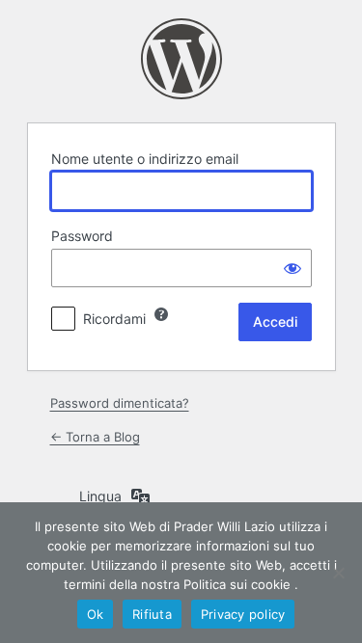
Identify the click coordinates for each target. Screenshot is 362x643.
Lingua (100, 496)
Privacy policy (243, 614)
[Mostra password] (292, 268)
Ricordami (114, 318)
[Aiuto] (161, 314)
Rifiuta (152, 614)
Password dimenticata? (119, 403)
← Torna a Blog (95, 436)
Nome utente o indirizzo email (144, 158)
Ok (95, 614)
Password (82, 236)
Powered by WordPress (181, 58)
